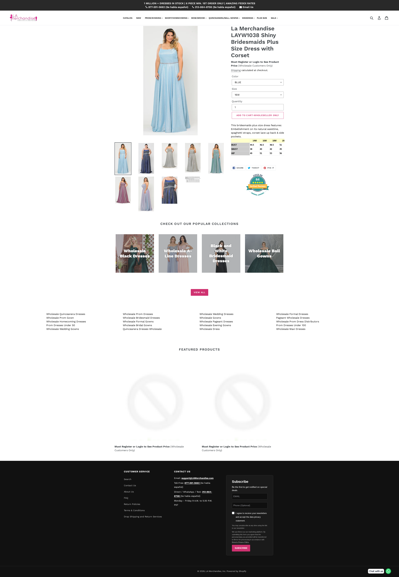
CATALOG (127, 18)
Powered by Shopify (236, 571)
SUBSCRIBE (241, 548)
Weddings (247, 18)
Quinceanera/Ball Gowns (223, 18)
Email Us (247, 7)
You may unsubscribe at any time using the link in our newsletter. (249, 527)
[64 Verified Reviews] (258, 197)
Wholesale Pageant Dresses (216, 321)
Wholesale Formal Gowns (138, 321)
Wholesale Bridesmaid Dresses (141, 317)
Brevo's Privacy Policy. (240, 542)
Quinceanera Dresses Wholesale (142, 329)
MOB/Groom (198, 18)
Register (243, 61)
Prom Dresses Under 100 (291, 325)
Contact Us (130, 485)
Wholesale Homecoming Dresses (66, 321)
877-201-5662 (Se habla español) (168, 7)
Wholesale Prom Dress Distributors (297, 321)
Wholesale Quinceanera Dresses (65, 314)
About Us (129, 491)
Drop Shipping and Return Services (143, 516)
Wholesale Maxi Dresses (290, 329)
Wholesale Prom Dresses (138, 314)
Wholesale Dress (210, 329)
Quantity (237, 101)
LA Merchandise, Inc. (216, 571)
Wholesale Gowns (210, 317)
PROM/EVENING (153, 18)
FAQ (126, 498)
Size (234, 88)
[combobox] (375, 17)
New (138, 18)
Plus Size (262, 18)
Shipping (236, 70)
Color (235, 76)
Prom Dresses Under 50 (60, 325)
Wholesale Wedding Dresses (216, 314)
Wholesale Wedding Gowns (62, 329)
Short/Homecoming (176, 18)
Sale (273, 18)
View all (199, 292)
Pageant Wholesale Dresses (293, 317)
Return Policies (132, 504)
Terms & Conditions (134, 510)
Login (256, 61)
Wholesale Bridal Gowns (137, 325)
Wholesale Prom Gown (60, 317)
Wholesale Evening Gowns (215, 325)
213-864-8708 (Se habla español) (215, 7)
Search (127, 479)
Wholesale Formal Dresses (292, 314)
